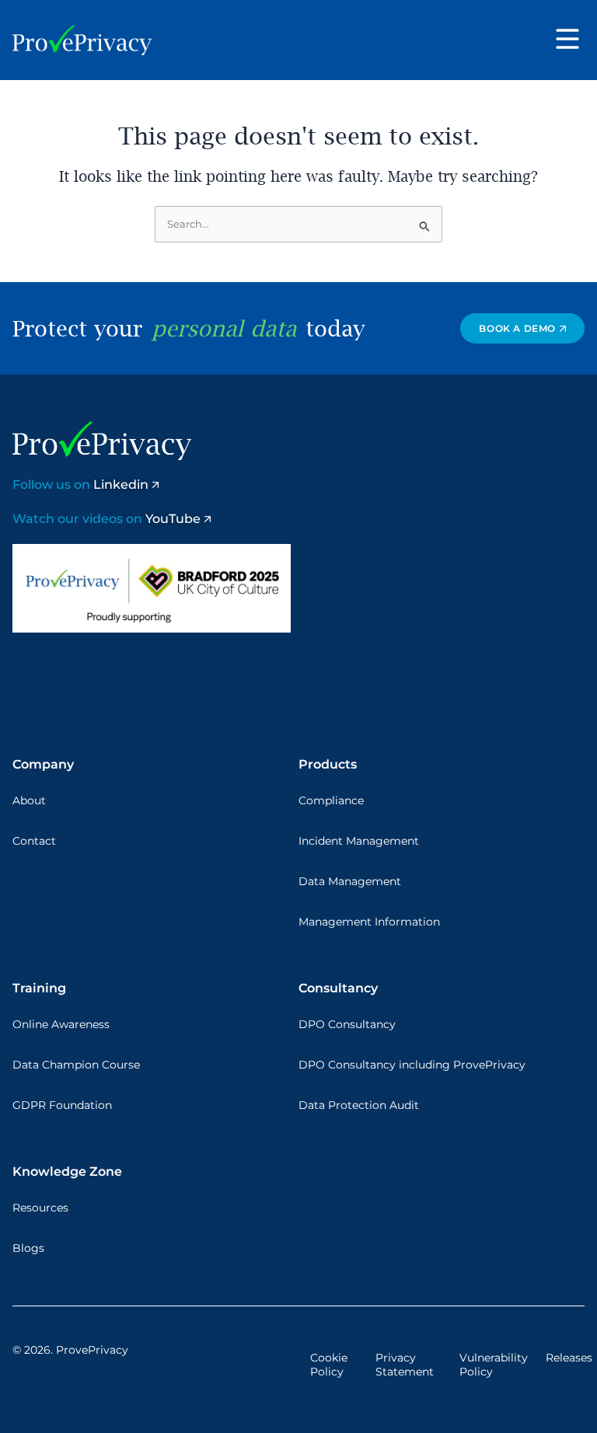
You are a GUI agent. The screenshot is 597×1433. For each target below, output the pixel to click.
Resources (40, 1208)
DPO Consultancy (347, 1024)
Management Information (369, 922)
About (29, 800)
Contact (34, 841)
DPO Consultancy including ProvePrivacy (411, 1065)
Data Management (349, 881)
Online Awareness (61, 1024)
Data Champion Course (76, 1065)
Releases (569, 1358)
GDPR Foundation (62, 1105)
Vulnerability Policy (493, 1365)
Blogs (28, 1248)
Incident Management (358, 841)
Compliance (331, 800)
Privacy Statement (404, 1365)
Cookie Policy (328, 1365)
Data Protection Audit (358, 1105)
